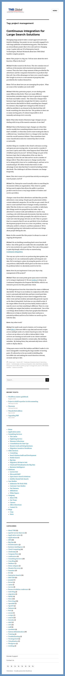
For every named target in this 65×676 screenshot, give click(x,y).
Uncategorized (13, 639)
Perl (9, 610)
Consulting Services (15, 434)
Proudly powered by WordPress (23, 671)
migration (11, 594)
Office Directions (16, 505)
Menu (55, 10)
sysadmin (11, 629)
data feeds (39, 364)
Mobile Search (15, 458)
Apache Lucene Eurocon (16, 533)
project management (31, 365)
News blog (43, 362)
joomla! (10, 580)
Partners (11, 608)
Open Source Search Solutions (20, 476)
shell (10, 622)
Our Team (13, 500)
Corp (11, 512)
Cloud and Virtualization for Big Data (22, 465)
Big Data (13, 460)
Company (11, 495)
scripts (10, 615)
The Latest (13, 436)
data (34, 364)
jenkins (23, 365)
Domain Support (12, 656)
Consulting (14, 453)
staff (9, 627)
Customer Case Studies (17, 486)
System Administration (16, 632)
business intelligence (15, 547)
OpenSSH (11, 603)
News (12, 514)
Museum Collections (17, 441)
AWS (9, 540)
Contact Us (13, 507)
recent (10, 613)
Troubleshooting (14, 636)
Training (11, 634)
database (45, 364)
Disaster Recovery (14, 568)
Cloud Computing (14, 549)
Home (10, 429)
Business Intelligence (17, 467)
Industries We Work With (18, 483)
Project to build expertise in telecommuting (23, 401)
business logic (15, 364)
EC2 (9, 573)
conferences (12, 556)
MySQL (10, 596)
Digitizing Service (16, 439)
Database (27, 362)
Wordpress (12, 643)
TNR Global (45, 365)
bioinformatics (13, 544)
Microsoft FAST (15, 474)
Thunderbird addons (15, 411)
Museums (11, 406)
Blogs (10, 509)
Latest (10, 584)
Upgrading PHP (13, 415)
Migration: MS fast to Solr (18, 462)
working (11, 646)
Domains (11, 570)
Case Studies (12, 481)
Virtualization (13, 641)
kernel (10, 582)
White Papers (14, 493)
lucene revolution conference (18, 589)
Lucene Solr (14, 472)
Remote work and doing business (21, 446)
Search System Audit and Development (23, 455)
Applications (12, 537)
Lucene (10, 587)
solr (9, 625)
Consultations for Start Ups (19, 443)
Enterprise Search (35, 362)
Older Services (13, 450)
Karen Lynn (12, 362)
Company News (13, 554)
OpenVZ (11, 606)
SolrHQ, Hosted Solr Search (19, 479)
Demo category (13, 566)
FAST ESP (11, 577)
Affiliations (14, 491)
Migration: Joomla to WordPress (21, 448)
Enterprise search (11, 365)
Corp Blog (11, 561)
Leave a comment (17, 367)
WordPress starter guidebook (18, 397)
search (8, 364)
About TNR (13, 498)
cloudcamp (12, 552)
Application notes (14, 432)
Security (11, 620)
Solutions (11, 469)
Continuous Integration (15, 252)
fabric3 (13, 329)
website (9, 367)
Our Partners (14, 488)
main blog (11, 592)
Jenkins (34, 280)
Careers (12, 502)
